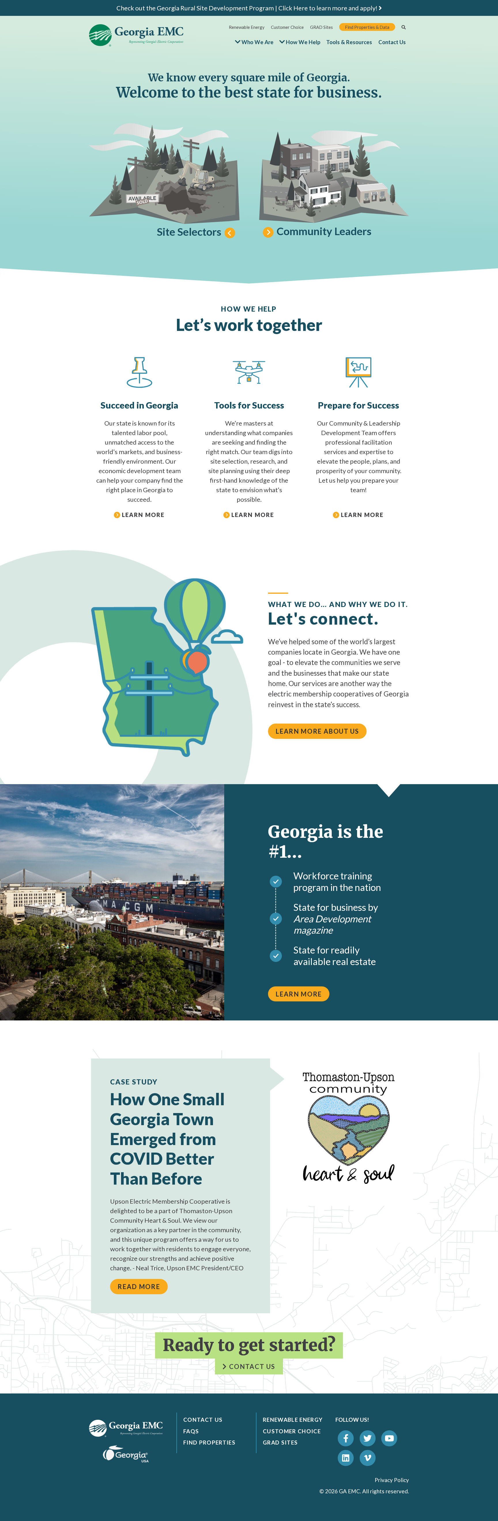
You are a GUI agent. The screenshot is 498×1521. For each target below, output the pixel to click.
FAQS (191, 1431)
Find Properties (209, 1442)
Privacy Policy (392, 1480)
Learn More (299, 994)
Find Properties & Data (367, 27)
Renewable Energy (247, 27)
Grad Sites (280, 1442)
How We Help (303, 42)
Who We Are (257, 42)
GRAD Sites (321, 27)
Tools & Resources (349, 42)
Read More (139, 1286)
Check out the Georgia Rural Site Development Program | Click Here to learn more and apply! (247, 8)
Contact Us (392, 42)
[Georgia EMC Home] (126, 1427)
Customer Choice (287, 27)
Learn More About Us (317, 731)
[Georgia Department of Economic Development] (126, 1453)
